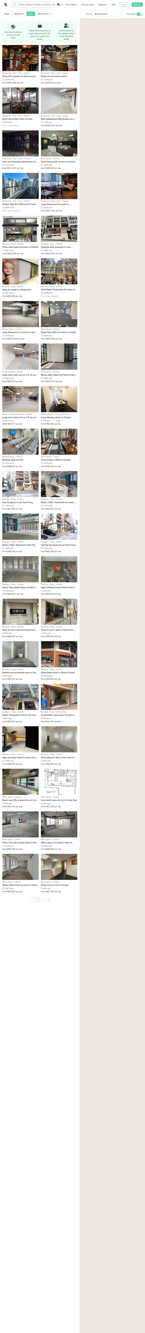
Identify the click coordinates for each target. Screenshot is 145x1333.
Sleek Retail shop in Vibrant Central (58, 672)
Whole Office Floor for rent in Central (19, 885)
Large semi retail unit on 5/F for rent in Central (19, 375)
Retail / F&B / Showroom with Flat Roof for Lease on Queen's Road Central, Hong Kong (18, 545)
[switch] (140, 14)
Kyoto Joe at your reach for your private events (17, 119)
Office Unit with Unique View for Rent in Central (20, 842)
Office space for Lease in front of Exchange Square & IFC (56, 842)
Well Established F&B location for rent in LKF (59, 119)
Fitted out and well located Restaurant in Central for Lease (55, 76)
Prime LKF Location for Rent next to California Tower (19, 76)
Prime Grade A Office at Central (56, 459)
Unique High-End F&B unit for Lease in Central (19, 204)
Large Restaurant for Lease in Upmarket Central (55, 204)
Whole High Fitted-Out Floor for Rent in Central (58, 375)
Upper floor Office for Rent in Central (58, 332)
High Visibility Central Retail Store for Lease (58, 587)
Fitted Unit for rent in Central (54, 885)
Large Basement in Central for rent (18, 332)
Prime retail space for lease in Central (20, 247)
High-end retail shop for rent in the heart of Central (18, 757)
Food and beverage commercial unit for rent (19, 161)
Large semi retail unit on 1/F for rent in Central (19, 417)
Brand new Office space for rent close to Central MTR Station (20, 800)
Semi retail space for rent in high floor (59, 800)
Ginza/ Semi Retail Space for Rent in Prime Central (19, 587)
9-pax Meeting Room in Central (56, 417)
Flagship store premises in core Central (56, 247)
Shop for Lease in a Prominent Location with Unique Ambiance (17, 289)
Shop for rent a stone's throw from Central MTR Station (18, 630)
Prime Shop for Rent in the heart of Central (57, 757)
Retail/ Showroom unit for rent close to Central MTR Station (19, 715)
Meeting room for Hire (12, 459)
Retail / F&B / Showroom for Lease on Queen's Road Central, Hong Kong (59, 502)
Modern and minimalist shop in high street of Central (19, 672)
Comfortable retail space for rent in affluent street (57, 715)
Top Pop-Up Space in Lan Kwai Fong (58, 545)
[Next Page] (48, 899)
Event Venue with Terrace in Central (58, 161)
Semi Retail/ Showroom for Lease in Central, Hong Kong (58, 289)
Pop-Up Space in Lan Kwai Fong (17, 502)
